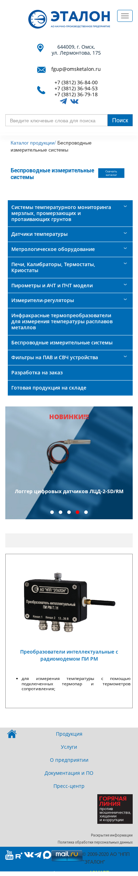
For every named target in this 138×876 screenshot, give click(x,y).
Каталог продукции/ (33, 142)
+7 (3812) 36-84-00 (76, 83)
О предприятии (69, 759)
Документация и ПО (69, 773)
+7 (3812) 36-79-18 (76, 95)
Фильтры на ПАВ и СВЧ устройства (54, 357)
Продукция (69, 733)
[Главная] (69, 19)
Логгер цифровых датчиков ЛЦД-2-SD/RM (69, 491)
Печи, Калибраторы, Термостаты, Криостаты (53, 267)
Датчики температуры (39, 234)
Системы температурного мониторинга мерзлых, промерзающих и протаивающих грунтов (61, 213)
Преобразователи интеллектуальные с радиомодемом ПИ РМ (69, 655)
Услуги (69, 746)
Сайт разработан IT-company (69, 873)
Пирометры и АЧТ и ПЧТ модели (52, 285)
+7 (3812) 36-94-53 (76, 89)
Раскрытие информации (112, 835)
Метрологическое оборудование (53, 249)
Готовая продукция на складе (48, 387)
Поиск (120, 120)
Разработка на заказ (37, 372)
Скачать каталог (111, 173)
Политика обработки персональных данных (95, 842)
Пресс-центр (69, 786)
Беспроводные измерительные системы (62, 342)
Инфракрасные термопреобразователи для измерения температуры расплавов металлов (62, 321)
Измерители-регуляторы (42, 300)
